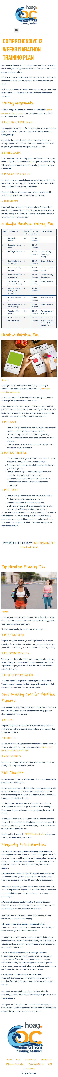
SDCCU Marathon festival (35, 834)
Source (4, 380)
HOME (9, 1060)
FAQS (18, 1060)
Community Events (36, 1064)
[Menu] (16, 30)
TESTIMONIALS (30, 1060)
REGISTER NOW (29, 1069)
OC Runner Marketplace (15, 1064)
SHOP (50, 1064)
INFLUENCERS (46, 1060)
